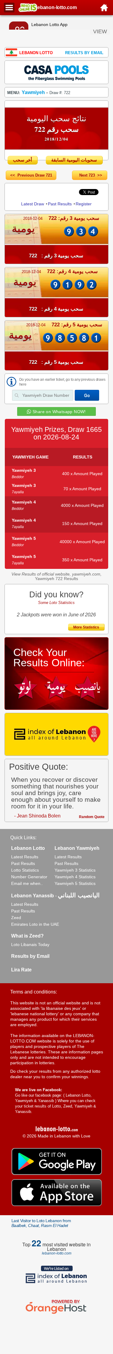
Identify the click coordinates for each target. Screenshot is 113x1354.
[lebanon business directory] (56, 734)
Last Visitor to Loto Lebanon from (41, 1223)
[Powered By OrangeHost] (56, 1313)
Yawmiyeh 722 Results (56, 578)
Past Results (60, 203)
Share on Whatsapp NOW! (59, 411)
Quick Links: (23, 837)
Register (84, 203)
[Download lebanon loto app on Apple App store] (56, 1204)
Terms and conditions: (33, 991)
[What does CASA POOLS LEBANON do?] (56, 72)
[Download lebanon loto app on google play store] (56, 1173)
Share (26, 191)
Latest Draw (32, 203)
